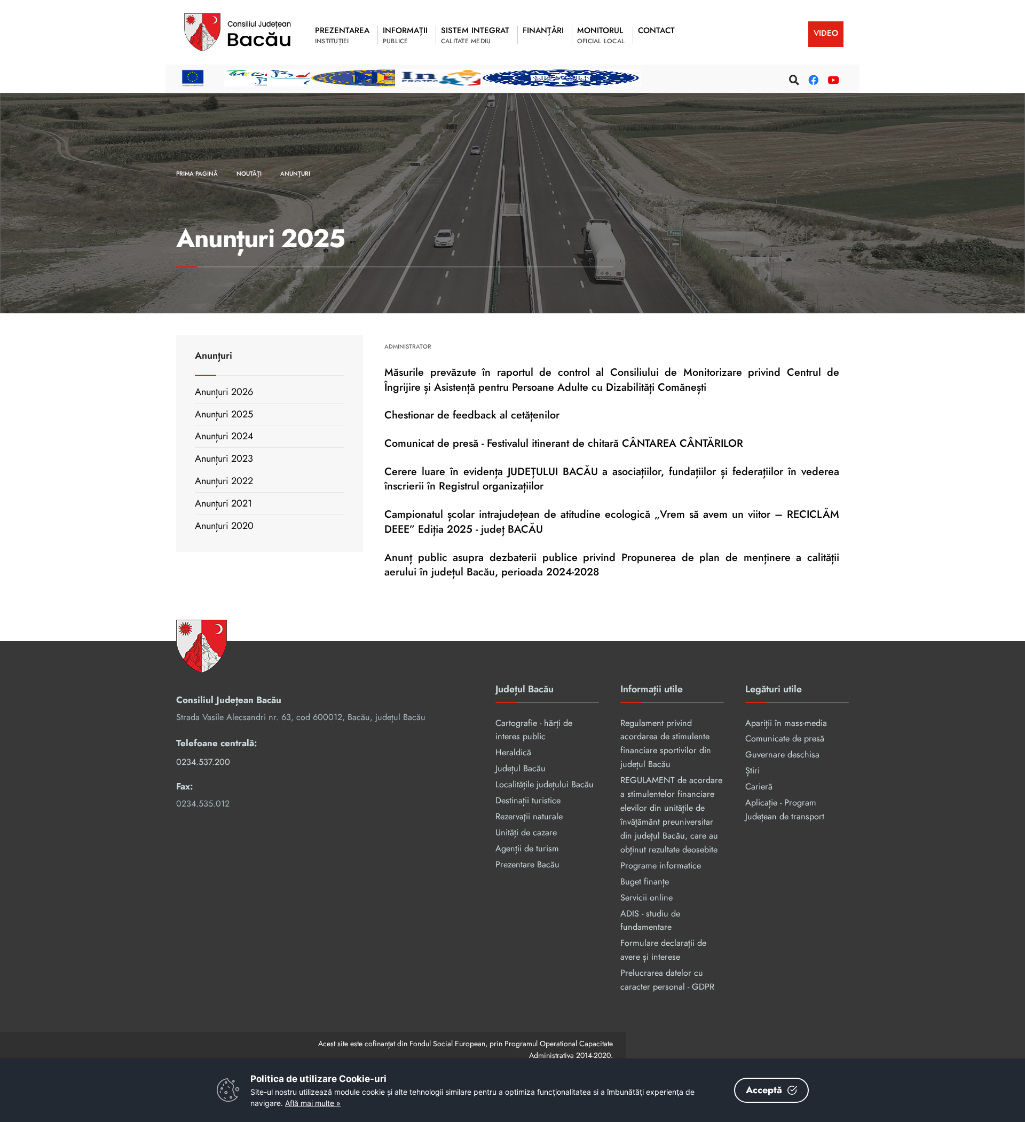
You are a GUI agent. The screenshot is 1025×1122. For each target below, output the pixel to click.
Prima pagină (197, 173)
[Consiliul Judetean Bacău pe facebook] (812, 78)
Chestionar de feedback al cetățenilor (471, 414)
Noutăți (249, 173)
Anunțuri (295, 173)
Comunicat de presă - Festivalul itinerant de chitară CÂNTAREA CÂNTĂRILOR (563, 443)
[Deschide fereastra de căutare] (792, 78)
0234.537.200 (203, 762)
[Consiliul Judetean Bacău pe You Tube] (831, 78)
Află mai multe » (313, 1103)
